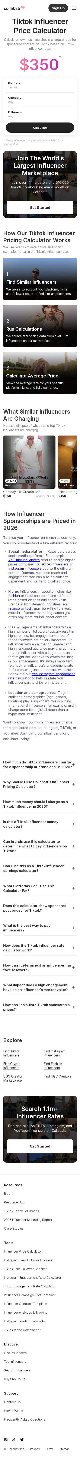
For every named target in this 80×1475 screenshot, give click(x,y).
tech (28, 608)
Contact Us (12, 1402)
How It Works (13, 1410)
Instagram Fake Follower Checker (28, 1260)
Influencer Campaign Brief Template (30, 1295)
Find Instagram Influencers (54, 1053)
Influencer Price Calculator (23, 1251)
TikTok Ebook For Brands (21, 1211)
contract (50, 670)
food (29, 596)
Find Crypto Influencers (11, 1066)
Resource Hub (14, 1202)
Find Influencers (15, 1353)
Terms (49, 1449)
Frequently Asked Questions (24, 1419)
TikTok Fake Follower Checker (25, 1269)
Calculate (40, 127)
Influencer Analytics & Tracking (26, 1312)
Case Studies (14, 1228)
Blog (7, 1193)
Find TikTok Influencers (11, 1053)
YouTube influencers (24, 560)
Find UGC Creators (58, 1076)
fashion (14, 596)
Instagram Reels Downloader (25, 1321)
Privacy (35, 1449)
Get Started (40, 207)
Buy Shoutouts (14, 1379)
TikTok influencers (54, 564)
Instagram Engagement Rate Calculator (32, 1277)
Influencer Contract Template (25, 1304)
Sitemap (64, 1449)
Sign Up (58, 8)
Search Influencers (17, 1370)
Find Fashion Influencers (53, 1066)
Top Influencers (15, 1361)
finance (14, 608)
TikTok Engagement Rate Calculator (30, 1286)
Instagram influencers (25, 568)
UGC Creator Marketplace (12, 1078)
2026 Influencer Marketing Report (28, 1220)
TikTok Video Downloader (22, 1330)
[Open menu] (74, 8)
